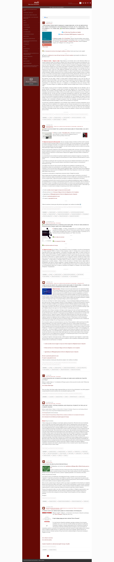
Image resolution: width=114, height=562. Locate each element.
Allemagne (51, 396)
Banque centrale (57, 117)
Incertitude (86, 453)
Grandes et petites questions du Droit (30, 10)
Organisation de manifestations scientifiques (30, 41)
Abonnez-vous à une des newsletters (57, 7)
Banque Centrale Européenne (63, 214)
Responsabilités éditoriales (29, 38)
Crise (44, 453)
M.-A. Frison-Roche (66, 38)
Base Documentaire (27, 63)
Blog (24, 46)
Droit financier (63, 453)
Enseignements (26, 48)
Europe (56, 216)
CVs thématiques (26, 31)
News (24, 20)
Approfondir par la (48, 351)
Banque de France (61, 451)
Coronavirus (84, 451)
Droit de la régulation (47, 216)
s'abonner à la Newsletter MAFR (72, 34)
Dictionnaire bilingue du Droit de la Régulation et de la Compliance (31, 66)
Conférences (26, 44)
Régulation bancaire (64, 216)
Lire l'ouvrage (44, 412)
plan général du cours (53, 198)
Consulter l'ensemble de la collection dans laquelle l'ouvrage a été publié (56, 543)
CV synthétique (26, 27)
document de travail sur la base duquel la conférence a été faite (58, 51)
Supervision (86, 501)
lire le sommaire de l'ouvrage (59, 241)
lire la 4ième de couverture (59, 237)
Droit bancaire (80, 274)
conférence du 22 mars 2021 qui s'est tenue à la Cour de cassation (60, 55)
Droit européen (46, 276)
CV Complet (25, 29)
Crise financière (66, 117)
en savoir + (45, 117)
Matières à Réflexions (27, 56)
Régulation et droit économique (62, 114)
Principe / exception (47, 119)
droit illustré (26, 61)
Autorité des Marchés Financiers (77, 212)
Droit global (71, 453)
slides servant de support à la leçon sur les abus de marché (59, 190)
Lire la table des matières (47, 539)
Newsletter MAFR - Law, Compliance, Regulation (30, 18)
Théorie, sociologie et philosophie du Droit (79, 114)
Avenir (50, 117)
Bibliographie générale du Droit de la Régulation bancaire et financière (65, 351)
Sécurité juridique (57, 119)
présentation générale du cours (54, 196)
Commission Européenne (76, 214)
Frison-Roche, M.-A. (66, 132)
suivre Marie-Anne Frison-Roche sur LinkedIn (72, 32)
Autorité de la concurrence (63, 212)
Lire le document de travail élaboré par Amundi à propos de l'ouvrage (55, 416)
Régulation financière (74, 216)
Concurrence (85, 214)
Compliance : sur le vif (28, 12)
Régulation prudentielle (76, 501)
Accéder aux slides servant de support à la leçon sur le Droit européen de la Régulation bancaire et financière (65, 343)
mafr (36, 2)
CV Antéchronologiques (28, 34)
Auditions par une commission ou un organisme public (31, 54)
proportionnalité (73, 396)
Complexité (70, 451)
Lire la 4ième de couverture (47, 537)
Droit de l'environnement (53, 453)
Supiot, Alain (81, 396)
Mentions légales (41, 560)
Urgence (64, 119)
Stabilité (54, 455)
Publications (26, 36)
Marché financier (55, 369)
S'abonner (31, 83)
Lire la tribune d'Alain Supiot (47, 385)
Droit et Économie (58, 514)
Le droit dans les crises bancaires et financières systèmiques (62, 510)
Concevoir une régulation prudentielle (55, 464)
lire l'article (46, 46)
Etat (84, 117)
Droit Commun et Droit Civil (48, 114)
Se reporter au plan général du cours (49, 357)
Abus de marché (52, 212)
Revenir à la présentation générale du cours (50, 355)
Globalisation (78, 453)
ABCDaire (25, 58)
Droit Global (58, 362)
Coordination (77, 451)
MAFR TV (25, 22)
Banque (44, 214)
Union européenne (74, 276)
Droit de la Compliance (76, 117)
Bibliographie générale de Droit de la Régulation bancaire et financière (64, 194)
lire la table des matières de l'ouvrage (51, 245)
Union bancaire (65, 276)
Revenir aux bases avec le (62, 347)
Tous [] (47, 17)
